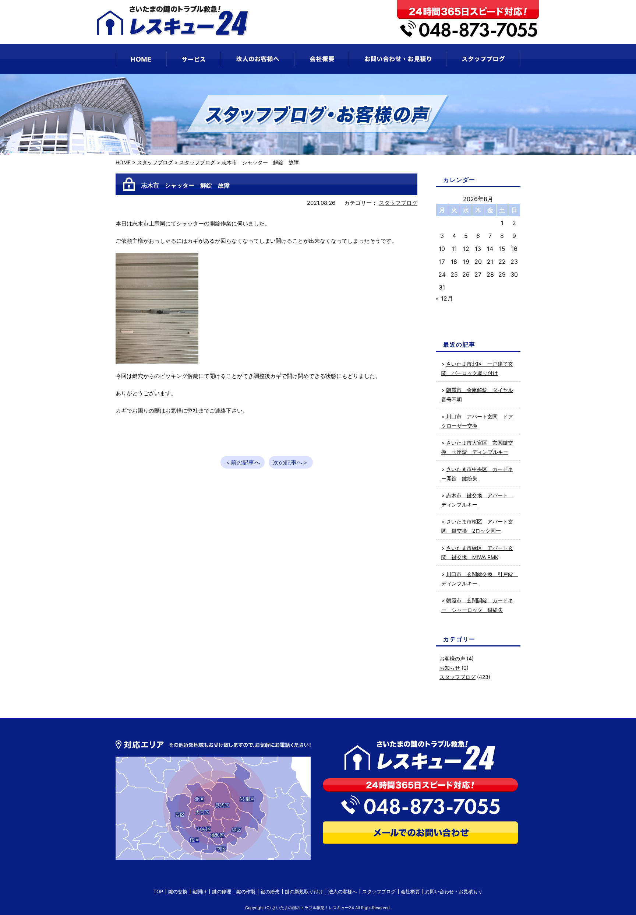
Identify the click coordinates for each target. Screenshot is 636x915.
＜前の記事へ (242, 462)
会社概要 (410, 891)
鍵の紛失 (270, 891)
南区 (221, 849)
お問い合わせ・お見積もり (454, 891)
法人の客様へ (342, 891)
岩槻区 (247, 799)
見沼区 (222, 805)
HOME (123, 162)
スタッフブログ (155, 162)
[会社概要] (321, 59)
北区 (199, 799)
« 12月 (444, 298)
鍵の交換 (177, 891)
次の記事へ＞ (290, 462)
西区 (180, 814)
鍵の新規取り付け (304, 891)
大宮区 (202, 812)
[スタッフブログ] (483, 59)
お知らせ (449, 668)
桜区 (194, 840)
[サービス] (193, 59)
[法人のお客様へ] (257, 59)
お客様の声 (452, 658)
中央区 (204, 829)
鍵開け (199, 891)
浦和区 (217, 835)
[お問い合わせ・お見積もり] (397, 59)
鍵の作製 (245, 891)
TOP (158, 891)
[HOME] (141, 59)
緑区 (236, 829)
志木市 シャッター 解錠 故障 (185, 185)
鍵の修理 (221, 891)
